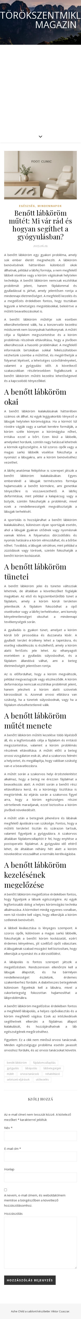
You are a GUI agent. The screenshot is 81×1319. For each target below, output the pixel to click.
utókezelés (42, 1079)
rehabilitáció (52, 1074)
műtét (10, 1074)
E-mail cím (12, 1148)
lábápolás (31, 1068)
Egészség (27, 206)
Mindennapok (50, 206)
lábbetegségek (52, 1068)
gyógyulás (13, 1068)
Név (8, 1128)
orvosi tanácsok (29, 1074)
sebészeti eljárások (18, 1079)
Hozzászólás (13, 1213)
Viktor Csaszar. (60, 1311)
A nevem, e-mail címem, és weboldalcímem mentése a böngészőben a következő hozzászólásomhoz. (34, 1200)
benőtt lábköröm (17, 1062)
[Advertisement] (40, 87)
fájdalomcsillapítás (44, 1062)
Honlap (9, 1169)
